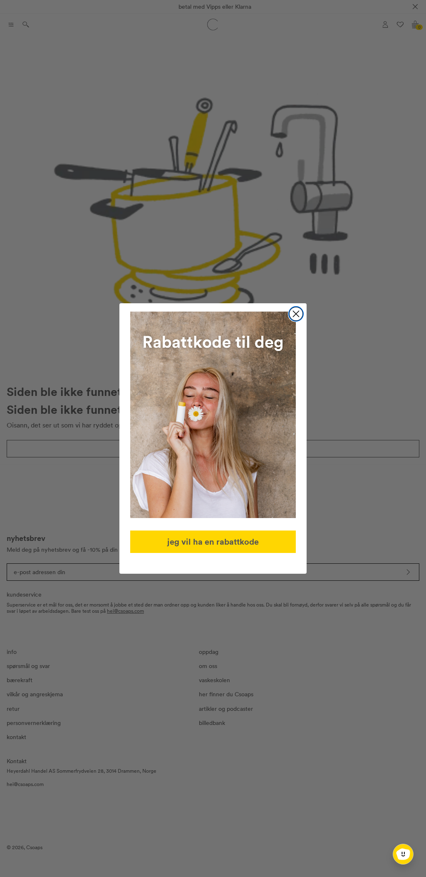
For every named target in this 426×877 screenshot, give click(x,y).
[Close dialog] (296, 314)
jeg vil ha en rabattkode (213, 541)
